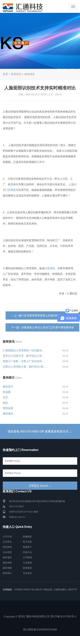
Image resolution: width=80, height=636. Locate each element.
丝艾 (5, 397)
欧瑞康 (7, 391)
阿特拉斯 (8, 408)
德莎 (5, 402)
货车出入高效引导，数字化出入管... (23, 355)
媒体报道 (27, 568)
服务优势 (7, 562)
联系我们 (7, 573)
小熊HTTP (72, 589)
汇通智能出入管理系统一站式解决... (23, 350)
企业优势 (7, 552)
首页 (5, 74)
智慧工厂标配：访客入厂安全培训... (23, 361)
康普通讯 (8, 413)
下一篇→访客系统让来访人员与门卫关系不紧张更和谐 (42, 327)
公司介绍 (7, 536)
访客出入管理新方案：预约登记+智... (24, 366)
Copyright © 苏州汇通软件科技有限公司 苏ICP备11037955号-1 (40, 616)
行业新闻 (27, 562)
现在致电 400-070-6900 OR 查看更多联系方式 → (40, 431)
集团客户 (27, 547)
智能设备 (47, 589)
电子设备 (27, 541)
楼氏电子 (8, 386)
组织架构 (7, 547)
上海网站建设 (59, 589)
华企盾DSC (37, 589)
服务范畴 (7, 568)
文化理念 (7, 541)
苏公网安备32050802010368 (40, 629)
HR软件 (27, 589)
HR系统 (18, 589)
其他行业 (27, 552)
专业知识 (27, 573)
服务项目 (7, 557)
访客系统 (49, 268)
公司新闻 (27, 557)
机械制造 (27, 536)
